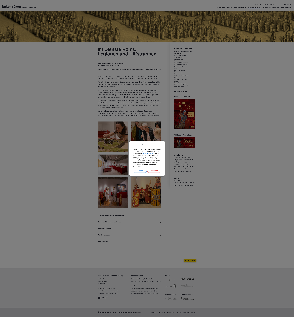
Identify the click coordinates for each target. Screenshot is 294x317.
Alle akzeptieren (139, 170)
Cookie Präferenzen (148, 153)
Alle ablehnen (154, 170)
